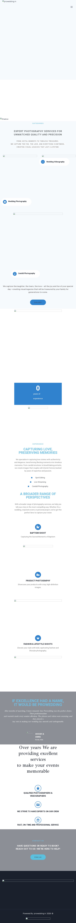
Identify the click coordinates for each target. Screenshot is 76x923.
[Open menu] (71, 7)
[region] (38, 100)
